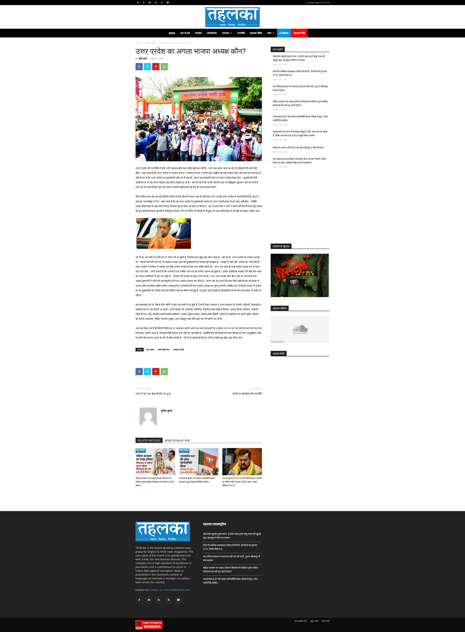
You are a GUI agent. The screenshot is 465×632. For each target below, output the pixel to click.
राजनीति (241, 33)
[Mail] (149, 2)
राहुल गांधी (314, 621)
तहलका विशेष (256, 33)
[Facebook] (143, 2)
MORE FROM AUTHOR (177, 440)
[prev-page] (138, 493)
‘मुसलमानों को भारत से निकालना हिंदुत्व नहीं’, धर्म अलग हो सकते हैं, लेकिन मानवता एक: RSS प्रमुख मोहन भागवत (300, 133)
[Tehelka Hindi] (232, 17)
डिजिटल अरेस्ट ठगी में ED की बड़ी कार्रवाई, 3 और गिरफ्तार (298, 147)
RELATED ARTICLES (149, 440)
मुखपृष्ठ (172, 33)
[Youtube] (167, 2)
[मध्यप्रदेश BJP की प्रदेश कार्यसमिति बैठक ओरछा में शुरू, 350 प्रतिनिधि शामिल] (199, 461)
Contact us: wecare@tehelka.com (170, 590)
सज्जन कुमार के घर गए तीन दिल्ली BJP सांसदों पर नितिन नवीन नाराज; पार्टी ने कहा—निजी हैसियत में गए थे (242, 482)
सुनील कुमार (143, 58)
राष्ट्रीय (198, 33)
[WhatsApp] (164, 66)
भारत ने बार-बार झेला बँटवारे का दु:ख (153, 393)
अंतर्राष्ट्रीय (212, 33)
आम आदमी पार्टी (300, 621)
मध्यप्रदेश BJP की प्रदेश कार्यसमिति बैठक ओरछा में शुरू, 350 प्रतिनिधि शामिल (300, 118)
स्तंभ (269, 33)
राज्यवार (225, 33)
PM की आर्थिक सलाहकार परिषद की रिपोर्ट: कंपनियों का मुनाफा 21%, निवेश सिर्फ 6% (300, 73)
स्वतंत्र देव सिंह (178, 349)
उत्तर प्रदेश (150, 349)
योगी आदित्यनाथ (163, 349)
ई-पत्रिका (284, 33)
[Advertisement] (298, 209)
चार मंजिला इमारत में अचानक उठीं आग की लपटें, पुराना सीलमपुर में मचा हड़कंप (300, 88)
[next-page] (143, 493)
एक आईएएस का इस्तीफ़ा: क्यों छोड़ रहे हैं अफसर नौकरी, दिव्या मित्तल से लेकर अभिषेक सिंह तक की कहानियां (299, 160)
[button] (138, 2)
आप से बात (185, 33)
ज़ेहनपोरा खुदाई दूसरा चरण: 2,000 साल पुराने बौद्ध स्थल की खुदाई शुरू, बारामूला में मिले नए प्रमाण (299, 58)
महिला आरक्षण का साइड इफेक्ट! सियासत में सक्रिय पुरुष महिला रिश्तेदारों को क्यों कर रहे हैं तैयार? (155, 482)
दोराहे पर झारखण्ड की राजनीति (247, 393)
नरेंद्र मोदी (325, 621)
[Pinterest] (155, 66)
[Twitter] (161, 2)
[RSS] (155, 2)
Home (139, 42)
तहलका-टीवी (299, 33)
